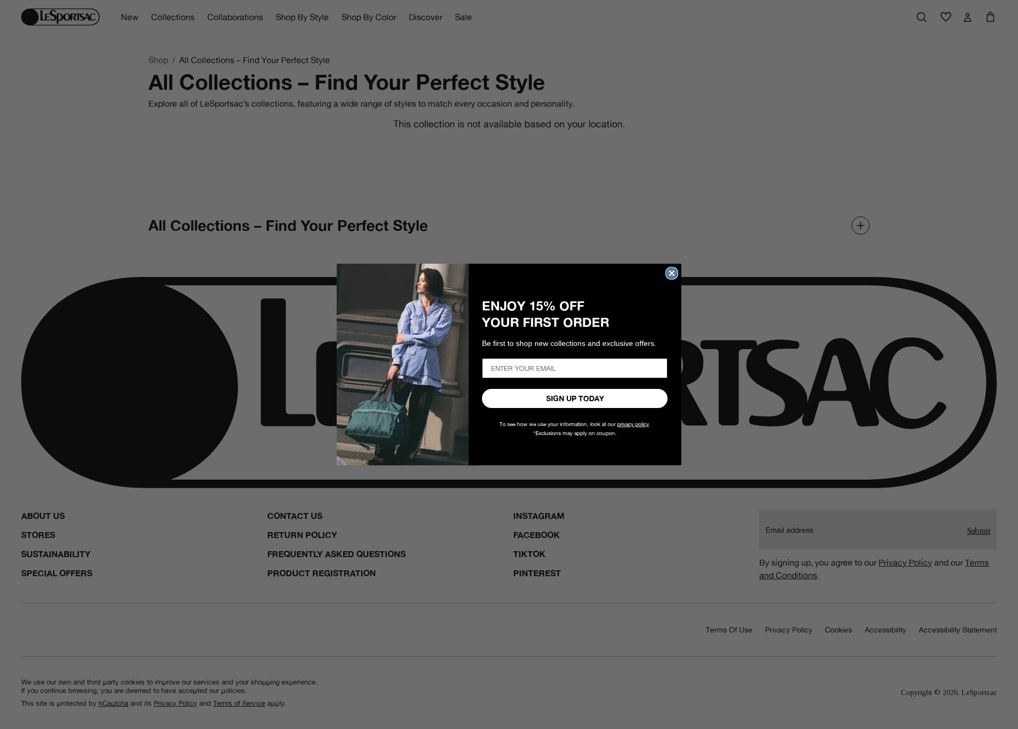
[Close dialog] (671, 273)
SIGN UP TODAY (575, 398)
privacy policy (633, 424)
